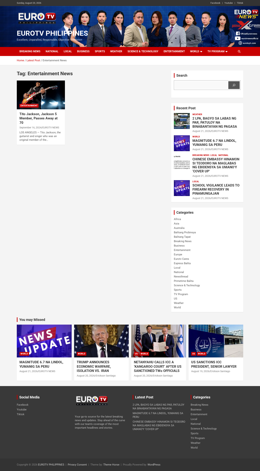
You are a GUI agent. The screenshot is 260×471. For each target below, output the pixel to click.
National (52, 51)
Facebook (215, 3)
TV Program (215, 51)
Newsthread (181, 276)
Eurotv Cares (181, 258)
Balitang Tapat (182, 236)
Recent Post (186, 108)
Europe (178, 254)
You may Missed (32, 320)
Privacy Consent (77, 464)
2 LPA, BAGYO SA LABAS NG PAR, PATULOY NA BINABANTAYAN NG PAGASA (214, 122)
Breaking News (29, 51)
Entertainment (174, 51)
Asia (176, 223)
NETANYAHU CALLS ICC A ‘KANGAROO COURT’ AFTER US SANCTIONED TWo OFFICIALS (157, 366)
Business (83, 51)
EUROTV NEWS (50, 127)
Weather (116, 51)
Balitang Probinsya (185, 232)
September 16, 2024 (30, 127)
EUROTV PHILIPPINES (52, 33)
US (175, 298)
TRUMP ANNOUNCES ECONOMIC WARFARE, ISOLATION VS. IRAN (94, 366)
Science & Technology (143, 51)
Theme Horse (111, 464)
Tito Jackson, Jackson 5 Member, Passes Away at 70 (38, 118)
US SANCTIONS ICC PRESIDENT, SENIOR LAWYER (213, 364)
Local (68, 51)
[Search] (234, 85)
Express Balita (182, 263)
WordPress (154, 464)
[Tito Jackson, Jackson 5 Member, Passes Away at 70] (41, 94)
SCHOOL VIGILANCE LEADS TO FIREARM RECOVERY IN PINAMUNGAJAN (215, 189)
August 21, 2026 (201, 131)
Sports (100, 51)
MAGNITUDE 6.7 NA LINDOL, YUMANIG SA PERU (214, 143)
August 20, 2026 (86, 375)
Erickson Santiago (106, 375)
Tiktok (240, 3)
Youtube (228, 3)
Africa (177, 219)
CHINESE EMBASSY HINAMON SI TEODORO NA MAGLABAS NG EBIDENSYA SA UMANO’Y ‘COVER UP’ (215, 165)
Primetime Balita (183, 281)
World (194, 51)
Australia (179, 228)
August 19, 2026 (200, 371)
